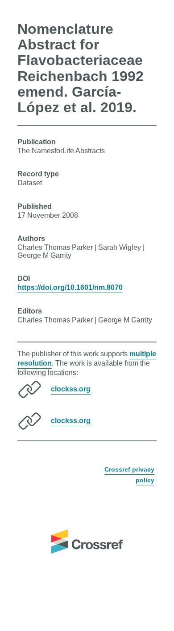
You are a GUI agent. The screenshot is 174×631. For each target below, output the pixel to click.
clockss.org (71, 389)
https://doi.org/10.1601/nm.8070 (70, 287)
